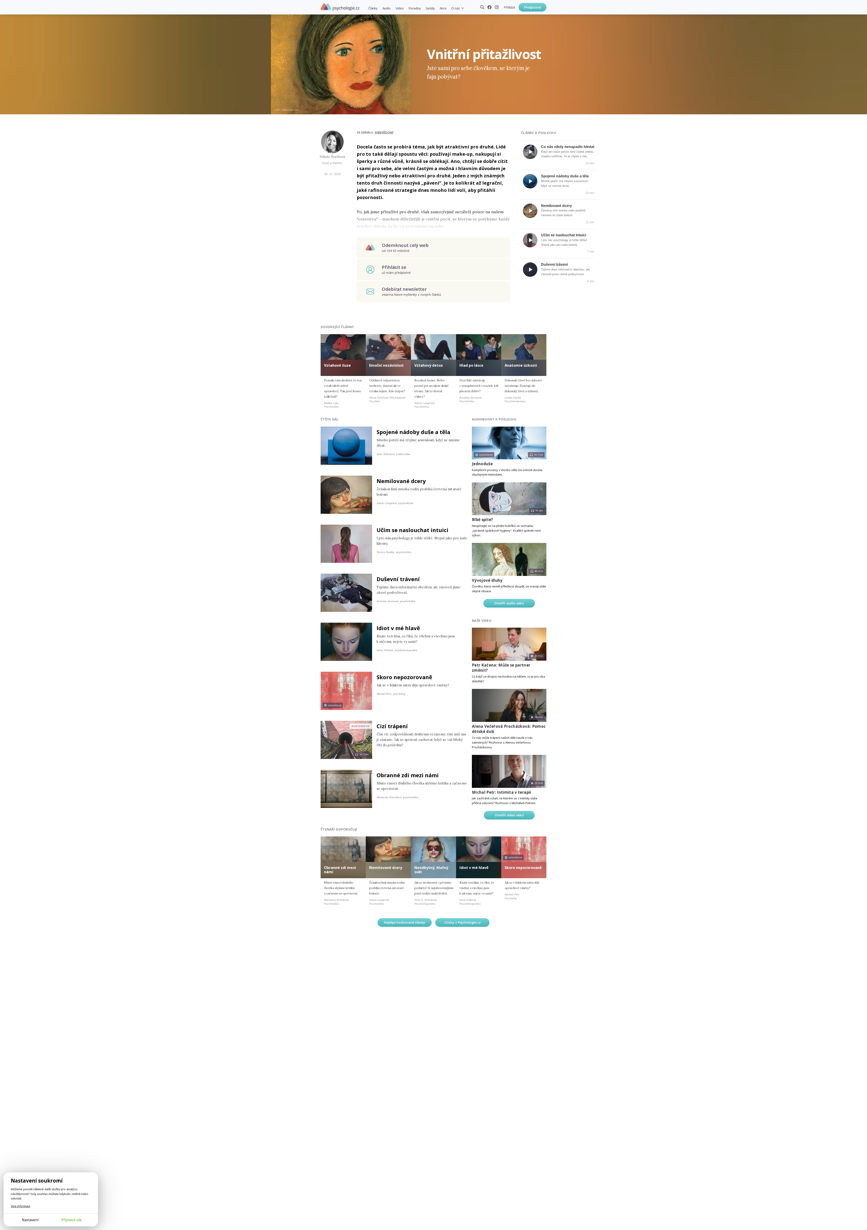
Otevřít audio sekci (509, 603)
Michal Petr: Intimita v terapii (501, 792)
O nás (455, 8)
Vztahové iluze (337, 365)
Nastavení (30, 1219)
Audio (386, 8)
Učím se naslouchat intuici (563, 235)
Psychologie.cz (340, 7)
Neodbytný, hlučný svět (431, 869)
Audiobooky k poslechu (494, 419)
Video (400, 8)
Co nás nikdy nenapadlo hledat (567, 147)
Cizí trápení (392, 726)
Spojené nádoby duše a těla (565, 176)
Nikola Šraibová (332, 156)
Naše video (482, 620)
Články (373, 8)
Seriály (430, 8)
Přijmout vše (71, 1219)
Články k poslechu (538, 133)
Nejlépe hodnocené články (404, 922)
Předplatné (532, 7)
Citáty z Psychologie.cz (462, 922)
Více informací (20, 1206)
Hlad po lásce (471, 365)
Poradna (414, 8)
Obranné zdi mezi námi (408, 775)
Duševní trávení (554, 264)
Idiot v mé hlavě (398, 628)
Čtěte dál (330, 419)
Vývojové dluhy (487, 580)
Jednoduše (482, 463)
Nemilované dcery (556, 206)
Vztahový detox (428, 365)
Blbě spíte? (482, 519)
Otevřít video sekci (509, 815)
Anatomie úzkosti (521, 365)
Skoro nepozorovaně (404, 677)
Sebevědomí (384, 132)
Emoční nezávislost (386, 365)
